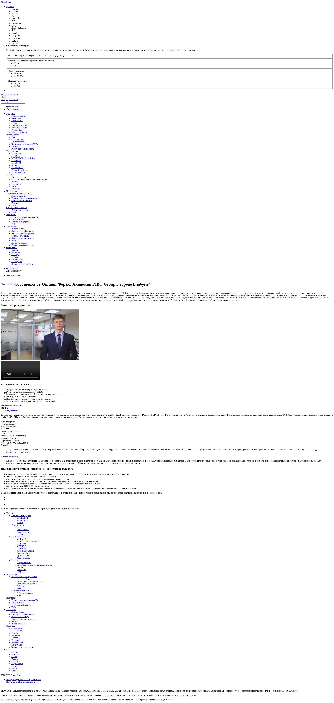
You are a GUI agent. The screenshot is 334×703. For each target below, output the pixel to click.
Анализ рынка (17, 229)
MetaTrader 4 (17, 118)
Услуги (9, 175)
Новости (15, 257)
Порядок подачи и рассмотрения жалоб (23, 679)
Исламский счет (18, 172)
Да (18, 63)
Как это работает (18, 196)
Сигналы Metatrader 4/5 (16, 207)
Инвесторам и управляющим (24, 198)
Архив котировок (19, 243)
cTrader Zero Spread (19, 170)
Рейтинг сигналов (19, 210)
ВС (18, 86)
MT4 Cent (15, 156)
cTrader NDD (17, 168)
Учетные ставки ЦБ (20, 236)
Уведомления (17, 259)
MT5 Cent (15, 165)
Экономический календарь (23, 231)
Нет (18, 66)
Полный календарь (9, 456)
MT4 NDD (16, 153)
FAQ (13, 186)
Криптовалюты (18, 142)
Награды (15, 254)
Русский (10, 6)
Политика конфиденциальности (20, 682)
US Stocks (15, 146)
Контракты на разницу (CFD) (24, 144)
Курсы (14, 668)
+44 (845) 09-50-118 (9, 94)
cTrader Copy (17, 130)
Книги (14, 656)
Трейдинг (10, 113)
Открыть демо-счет (9, 410)
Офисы (14, 250)
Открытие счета (18, 177)
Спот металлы (17, 139)
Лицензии (15, 252)
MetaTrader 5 (17, 120)
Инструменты (12, 135)
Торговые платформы (16, 116)
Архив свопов (23, 555)
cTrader (14, 123)
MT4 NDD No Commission (23, 158)
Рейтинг (15, 203)
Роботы (14, 659)
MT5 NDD (16, 163)
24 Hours (21, 73)
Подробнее (6, 445)
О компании (11, 247)
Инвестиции (11, 191)
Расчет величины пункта (22, 149)
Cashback (15, 189)
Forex (13, 137)
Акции (14, 182)
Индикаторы (17, 664)
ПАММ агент (17, 219)
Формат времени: (16, 71)
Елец (151, 284)
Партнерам (11, 215)
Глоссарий (16, 184)
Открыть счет (12, 107)
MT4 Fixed (16, 160)
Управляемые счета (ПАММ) (19, 193)
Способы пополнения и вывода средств (29, 179)
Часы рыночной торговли (22, 233)
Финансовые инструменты (23, 238)
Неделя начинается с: (17, 81)
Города (14, 652)
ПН (18, 83)
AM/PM (20, 76)
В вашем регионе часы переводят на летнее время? (31, 61)
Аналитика (11, 226)
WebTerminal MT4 (19, 125)
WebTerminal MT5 (19, 128)
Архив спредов (23, 558)
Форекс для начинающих (22, 245)
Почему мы (16, 262)
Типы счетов (12, 151)
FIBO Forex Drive (19, 132)
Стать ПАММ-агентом (21, 200)
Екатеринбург (7, 284)
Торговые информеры (21, 222)
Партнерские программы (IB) (24, 217)
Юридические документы (22, 264)
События (15, 661)
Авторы (15, 654)
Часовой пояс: (14, 56)
